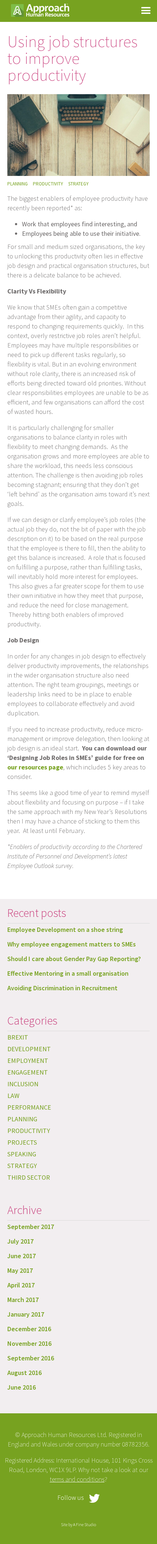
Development (29, 1049)
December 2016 (29, 1329)
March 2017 (23, 1299)
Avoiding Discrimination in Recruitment (62, 988)
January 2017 (25, 1314)
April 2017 (21, 1285)
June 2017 (21, 1256)
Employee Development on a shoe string (65, 929)
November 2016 (29, 1343)
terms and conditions (77, 1479)
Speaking (21, 1154)
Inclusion (22, 1084)
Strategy (78, 184)
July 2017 (20, 1241)
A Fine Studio (84, 1524)
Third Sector (28, 1177)
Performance (29, 1107)
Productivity (48, 184)
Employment (27, 1060)
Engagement (27, 1072)
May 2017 (20, 1270)
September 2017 (30, 1226)
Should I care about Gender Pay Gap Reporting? (74, 959)
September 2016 (30, 1358)
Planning (17, 184)
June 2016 (21, 1387)
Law (13, 1095)
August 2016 (24, 1372)
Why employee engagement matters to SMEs (71, 944)
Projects (22, 1142)
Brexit (17, 1037)
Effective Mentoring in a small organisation (68, 973)
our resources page (35, 767)
